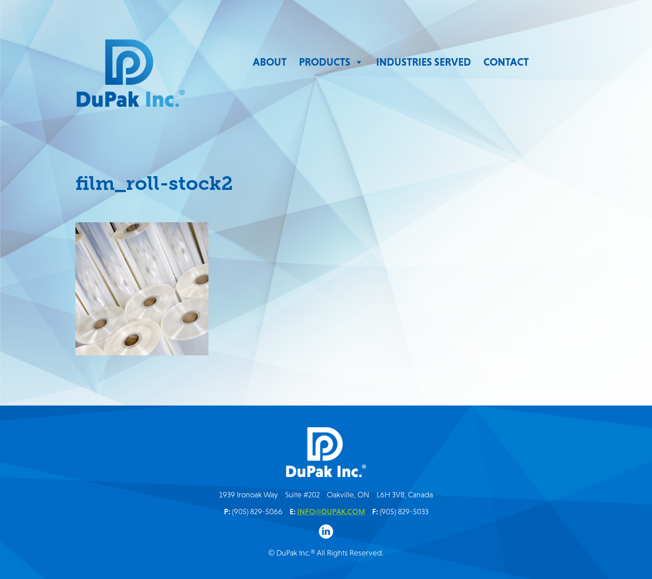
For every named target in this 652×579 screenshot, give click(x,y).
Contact (506, 62)
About (270, 62)
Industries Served (423, 62)
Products (324, 62)
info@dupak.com (331, 511)
